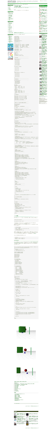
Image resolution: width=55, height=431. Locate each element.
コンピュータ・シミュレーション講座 (20, 4)
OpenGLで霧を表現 (17, 394)
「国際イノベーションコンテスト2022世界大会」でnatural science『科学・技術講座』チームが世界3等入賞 (44, 47)
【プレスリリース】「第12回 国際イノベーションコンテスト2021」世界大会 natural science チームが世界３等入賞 (44, 68)
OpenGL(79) (18, 403)
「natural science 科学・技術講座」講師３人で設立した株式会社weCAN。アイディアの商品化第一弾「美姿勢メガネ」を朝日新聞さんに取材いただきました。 (43, 22)
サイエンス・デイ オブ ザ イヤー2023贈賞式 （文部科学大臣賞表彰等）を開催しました (44, 42)
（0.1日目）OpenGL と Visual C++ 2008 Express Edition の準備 (27, 383)
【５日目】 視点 (16, 387)
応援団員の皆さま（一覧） (11, 42)
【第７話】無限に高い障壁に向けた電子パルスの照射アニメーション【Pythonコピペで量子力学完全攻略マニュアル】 (44, 75)
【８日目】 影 (16, 389)
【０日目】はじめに (16, 383)
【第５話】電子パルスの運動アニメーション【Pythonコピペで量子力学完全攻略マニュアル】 (44, 82)
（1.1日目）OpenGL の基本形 (24, 384)
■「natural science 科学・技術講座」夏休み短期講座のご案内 (44, 44)
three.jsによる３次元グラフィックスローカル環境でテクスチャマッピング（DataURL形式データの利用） (21, 416)
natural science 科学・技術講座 (10, 15)
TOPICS (45, 40)
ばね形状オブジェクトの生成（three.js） (33, 413)
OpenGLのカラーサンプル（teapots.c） (19, 399)
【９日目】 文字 (16, 390)
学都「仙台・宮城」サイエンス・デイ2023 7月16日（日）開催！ (44, 54)
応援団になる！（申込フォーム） (11, 38)
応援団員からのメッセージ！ (10, 40)
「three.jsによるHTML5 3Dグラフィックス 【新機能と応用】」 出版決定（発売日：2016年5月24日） (21, 419)
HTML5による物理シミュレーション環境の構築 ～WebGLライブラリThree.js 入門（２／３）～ (33, 419)
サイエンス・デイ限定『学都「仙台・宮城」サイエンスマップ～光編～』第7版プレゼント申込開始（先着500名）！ (44, 50)
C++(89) (16, 403)
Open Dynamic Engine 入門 (10, 27)
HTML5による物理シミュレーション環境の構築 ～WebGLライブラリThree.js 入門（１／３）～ (21, 421)
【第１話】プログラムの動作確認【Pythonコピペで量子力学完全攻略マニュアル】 (44, 94)
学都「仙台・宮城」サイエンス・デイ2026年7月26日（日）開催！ (43, 8)
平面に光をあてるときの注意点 (18, 397)
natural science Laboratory (12, 4)
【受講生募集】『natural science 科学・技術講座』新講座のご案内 (43, 10)
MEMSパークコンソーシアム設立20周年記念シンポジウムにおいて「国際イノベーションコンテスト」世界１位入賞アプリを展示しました (44, 36)
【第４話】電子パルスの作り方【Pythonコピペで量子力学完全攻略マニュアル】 (44, 85)
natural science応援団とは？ (10, 36)
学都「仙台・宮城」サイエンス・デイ (11, 13)
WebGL (20, 422)
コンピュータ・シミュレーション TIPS (11, 32)
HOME (8, 4)
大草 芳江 (44, 40)
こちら (24, 223)
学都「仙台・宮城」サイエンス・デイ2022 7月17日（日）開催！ (44, 58)
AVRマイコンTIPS (10, 29)
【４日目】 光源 (16, 386)
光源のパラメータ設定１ (17, 395)
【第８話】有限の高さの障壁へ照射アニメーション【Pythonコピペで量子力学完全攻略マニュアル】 (44, 71)
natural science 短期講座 (10, 17)
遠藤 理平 (16, 7)
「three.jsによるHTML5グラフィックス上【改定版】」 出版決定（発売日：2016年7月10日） (33, 416)
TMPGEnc (35, 233)
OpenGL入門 (26, 4)
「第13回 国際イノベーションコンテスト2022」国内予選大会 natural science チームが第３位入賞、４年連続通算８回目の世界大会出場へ (44, 61)
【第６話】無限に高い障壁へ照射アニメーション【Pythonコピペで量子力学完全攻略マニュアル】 (44, 78)
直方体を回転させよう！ (17, 400)
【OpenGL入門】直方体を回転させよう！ (21, 423)
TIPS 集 (22, 417)
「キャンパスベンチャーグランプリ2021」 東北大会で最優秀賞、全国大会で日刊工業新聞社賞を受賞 (44, 65)
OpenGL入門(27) (26, 7)
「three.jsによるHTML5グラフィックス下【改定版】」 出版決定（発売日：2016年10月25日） (21, 414)
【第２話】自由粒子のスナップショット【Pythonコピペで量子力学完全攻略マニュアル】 (44, 91)
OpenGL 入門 (10, 26)
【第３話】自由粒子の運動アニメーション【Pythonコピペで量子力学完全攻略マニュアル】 (44, 88)
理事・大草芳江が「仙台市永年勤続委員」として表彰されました (43, 29)
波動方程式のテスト (17, 398)
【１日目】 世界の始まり (17, 384)
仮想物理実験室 (22, 422)
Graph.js (10, 25)
